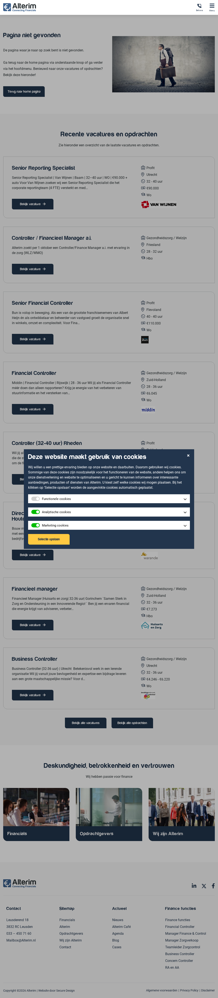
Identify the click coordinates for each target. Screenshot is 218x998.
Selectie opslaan (49, 539)
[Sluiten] (188, 455)
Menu (212, 10)
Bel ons (199, 10)
